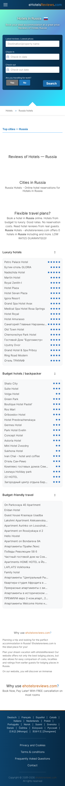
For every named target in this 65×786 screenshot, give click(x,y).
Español (40, 717)
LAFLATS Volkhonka (17, 567)
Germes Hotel (13, 425)
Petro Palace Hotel (16, 262)
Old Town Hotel (14, 329)
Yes (12, 82)
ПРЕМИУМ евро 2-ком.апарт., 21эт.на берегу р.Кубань (26, 598)
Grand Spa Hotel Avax (18, 303)
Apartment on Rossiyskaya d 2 (23, 530)
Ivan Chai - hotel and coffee (22, 456)
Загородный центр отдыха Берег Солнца (26, 482)
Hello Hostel (12, 536)
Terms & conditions (32, 752)
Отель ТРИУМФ (14, 360)
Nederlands (32, 720)
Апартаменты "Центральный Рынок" (26, 577)
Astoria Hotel (12, 440)
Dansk (10, 727)
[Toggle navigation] (5, 5)
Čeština (23, 727)
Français (26, 717)
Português (13, 724)
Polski (47, 720)
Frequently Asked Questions (32, 758)
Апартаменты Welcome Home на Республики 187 (26, 603)
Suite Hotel (11, 388)
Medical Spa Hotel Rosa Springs (24, 308)
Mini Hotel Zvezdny (16, 445)
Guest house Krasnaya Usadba (23, 515)
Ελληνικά (37, 727)
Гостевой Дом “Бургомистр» (23, 339)
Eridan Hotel (12, 510)
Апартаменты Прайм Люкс (22, 546)
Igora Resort (12, 298)
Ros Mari (9, 409)
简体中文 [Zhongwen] (44, 731)
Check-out (11, 64)
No (24, 82)
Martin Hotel (12, 277)
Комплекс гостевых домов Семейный (26, 466)
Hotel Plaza (11, 288)
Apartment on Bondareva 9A (22, 541)
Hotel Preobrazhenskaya (19, 419)
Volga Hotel (11, 394)
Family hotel (12, 572)
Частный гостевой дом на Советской (26, 556)
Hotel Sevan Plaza (15, 293)
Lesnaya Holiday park (18, 471)
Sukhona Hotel (13, 451)
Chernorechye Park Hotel (20, 334)
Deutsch (11, 717)
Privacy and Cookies (32, 745)
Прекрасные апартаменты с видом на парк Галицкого (26, 588)
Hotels (9, 110)
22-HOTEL (11, 477)
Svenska (51, 724)
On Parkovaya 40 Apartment (22, 504)
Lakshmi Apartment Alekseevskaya (26, 520)
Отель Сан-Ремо (15, 461)
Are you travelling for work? (18, 77)
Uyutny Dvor (12, 345)
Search (51, 83)
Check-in (10, 52)
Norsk (27, 724)
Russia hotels (25, 110)
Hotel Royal (11, 314)
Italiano (17, 720)
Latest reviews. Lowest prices (19, 38)
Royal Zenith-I (13, 282)
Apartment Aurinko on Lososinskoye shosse (26, 525)
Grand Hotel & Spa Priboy (20, 350)
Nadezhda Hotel (14, 272)
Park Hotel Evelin (15, 430)
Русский (52, 727)
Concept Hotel (13, 435)
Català (53, 717)
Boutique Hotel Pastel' (18, 404)
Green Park (11, 399)
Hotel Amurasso (14, 319)
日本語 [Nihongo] (18, 731)
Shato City (11, 383)
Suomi (38, 724)
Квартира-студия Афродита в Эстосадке (26, 582)
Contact (33, 765)
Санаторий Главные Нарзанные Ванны (25, 324)
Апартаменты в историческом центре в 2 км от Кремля (26, 593)
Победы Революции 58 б (20, 551)
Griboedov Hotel (14, 414)
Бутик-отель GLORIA (17, 267)
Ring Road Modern (16, 355)
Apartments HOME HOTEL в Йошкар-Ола (26, 562)
